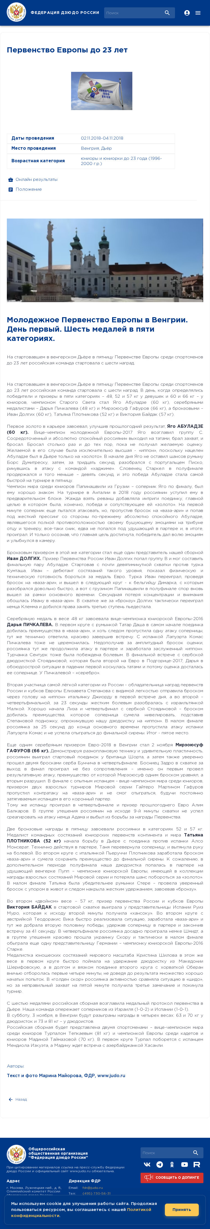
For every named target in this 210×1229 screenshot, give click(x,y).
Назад (21, 1099)
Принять (182, 1210)
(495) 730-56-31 (96, 1193)
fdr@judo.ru (93, 1187)
